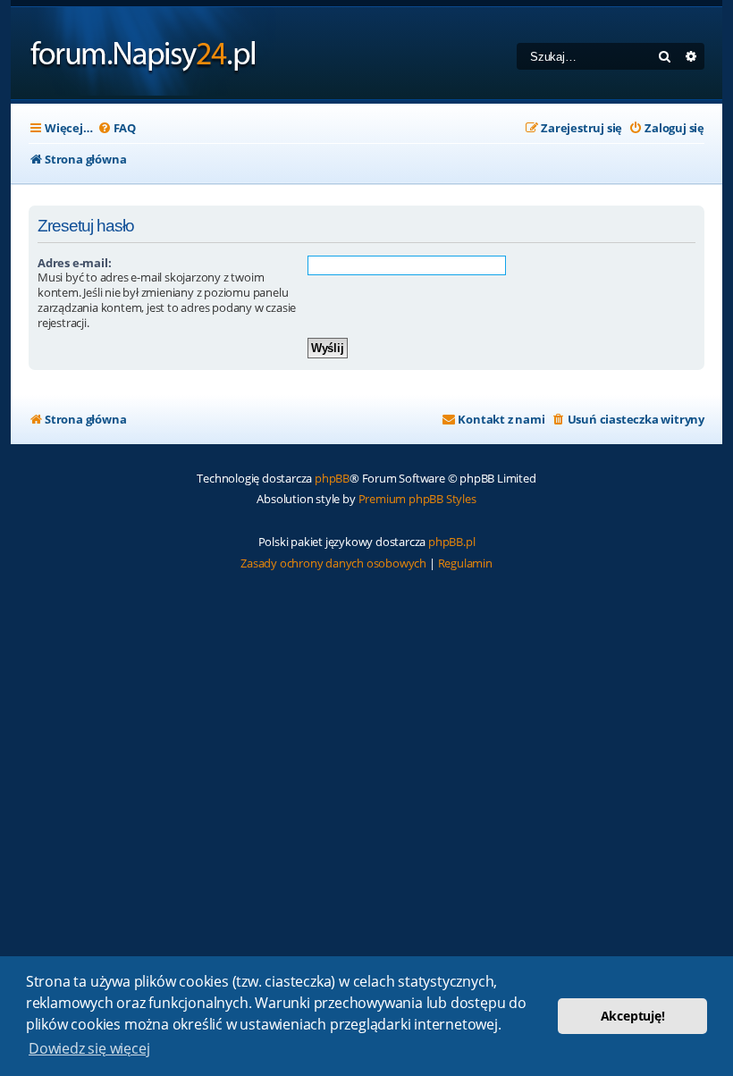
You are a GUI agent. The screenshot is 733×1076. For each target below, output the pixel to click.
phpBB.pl (451, 542)
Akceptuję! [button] (633, 1015)
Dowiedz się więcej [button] (89, 1048)
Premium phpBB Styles (417, 499)
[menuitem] (116, 128)
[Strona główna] (143, 53)
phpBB (332, 478)
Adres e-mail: (74, 263)
